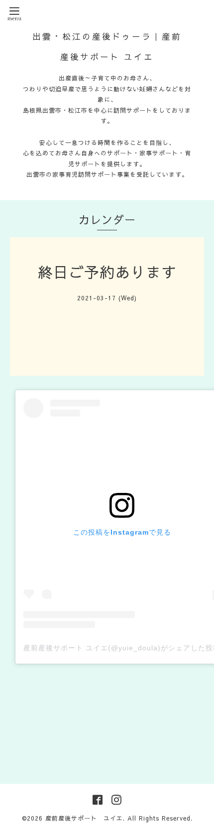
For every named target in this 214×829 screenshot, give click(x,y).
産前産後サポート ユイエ (84, 818)
